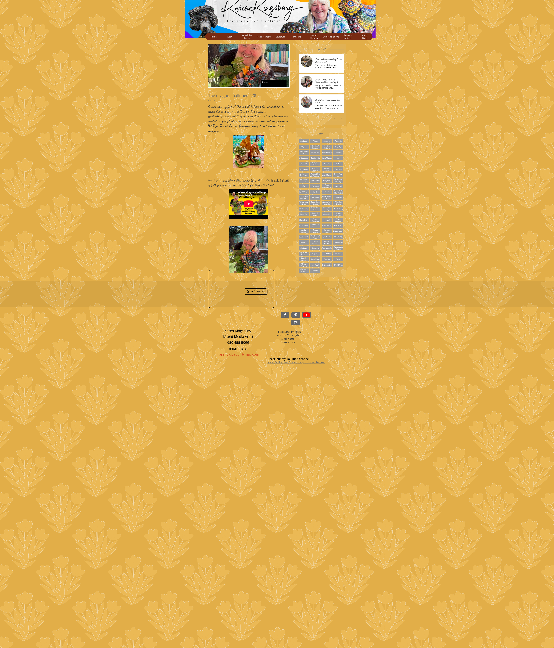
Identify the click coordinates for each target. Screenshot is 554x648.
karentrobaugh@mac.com (238, 354)
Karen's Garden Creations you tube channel (296, 362)
